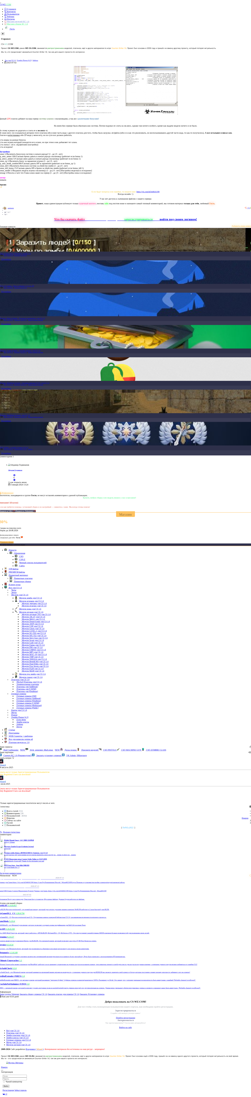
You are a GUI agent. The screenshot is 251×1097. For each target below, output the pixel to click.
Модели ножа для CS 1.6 (30, 609)
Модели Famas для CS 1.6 (33, 645)
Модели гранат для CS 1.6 (30, 677)
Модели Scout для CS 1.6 (32, 640)
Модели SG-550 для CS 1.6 (33, 633)
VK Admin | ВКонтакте (76, 755)
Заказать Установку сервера (92, 994)
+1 (248, 208)
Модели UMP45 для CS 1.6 (33, 650)
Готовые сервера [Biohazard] (29, 705)
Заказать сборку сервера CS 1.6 (33, 994)
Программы (13, 733)
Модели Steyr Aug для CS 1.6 (34, 638)
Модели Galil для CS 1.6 (32, 643)
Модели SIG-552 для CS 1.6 (33, 636)
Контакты (11, 11)
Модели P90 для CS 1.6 (31, 647)
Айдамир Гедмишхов (15, 470)
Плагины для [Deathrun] (27, 691)
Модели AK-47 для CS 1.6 (33, 617)
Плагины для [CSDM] (26, 689)
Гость (12, 29)
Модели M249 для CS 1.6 (32, 671)
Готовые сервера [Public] (27, 708)
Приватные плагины (23, 578)
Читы (13, 590)
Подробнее (6, 259)
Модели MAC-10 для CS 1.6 (34, 654)
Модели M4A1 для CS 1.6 (33, 619)
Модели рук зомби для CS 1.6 (32, 674)
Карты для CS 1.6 (19, 710)
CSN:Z (22, 559)
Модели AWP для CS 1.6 (32, 624)
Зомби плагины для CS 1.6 (18, 1035)
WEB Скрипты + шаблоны (20, 736)
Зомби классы (22, 722)
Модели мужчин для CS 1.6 (33, 606)
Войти (6, 1086)
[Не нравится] (246, 208)
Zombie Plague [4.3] (24, 60)
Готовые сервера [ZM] (26, 696)
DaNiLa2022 (127, 827)
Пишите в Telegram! (24, 511)
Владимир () (35, 1049)
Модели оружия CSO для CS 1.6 (36, 614)
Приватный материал (18, 575)
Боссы (19, 727)
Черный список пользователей (33, 563)
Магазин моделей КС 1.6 (17, 21)
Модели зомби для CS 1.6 (30, 598)
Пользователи (12, 14)
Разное (14, 715)
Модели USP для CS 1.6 (32, 626)
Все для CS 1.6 (10, 60)
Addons (35, 60)
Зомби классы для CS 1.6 (17, 1038)
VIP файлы (13, 569)
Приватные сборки (22, 581)
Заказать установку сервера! (49, 755)
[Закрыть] (2, 33)
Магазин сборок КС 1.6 (17, 24)
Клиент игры (14, 584)
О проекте (11, 9)
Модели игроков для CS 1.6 (31, 601)
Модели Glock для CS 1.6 (32, 628)
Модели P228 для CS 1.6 (32, 668)
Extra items (21, 720)
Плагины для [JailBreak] (27, 687)
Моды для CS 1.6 (13, 1042)
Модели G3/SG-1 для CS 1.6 (34, 631)
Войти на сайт (125, 1027)
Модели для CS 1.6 (19, 595)
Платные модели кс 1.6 (18, 742)
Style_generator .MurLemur (44, 750)
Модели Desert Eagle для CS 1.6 (35, 621)
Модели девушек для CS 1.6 (34, 603)
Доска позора (70, 750)
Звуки (14, 592)
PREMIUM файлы (16, 572)
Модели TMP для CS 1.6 (32, 657)
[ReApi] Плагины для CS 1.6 (29, 682)
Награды (10, 19)
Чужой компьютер (14, 1082)
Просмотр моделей (90, 750)
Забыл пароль (20, 1090)
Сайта (22, 566)
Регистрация (8, 1090)
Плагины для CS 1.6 (20, 255)
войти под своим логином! (178, 219)
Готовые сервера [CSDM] (27, 703)
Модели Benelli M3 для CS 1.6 (35, 661)
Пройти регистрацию (125, 1018)
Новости (12, 550)
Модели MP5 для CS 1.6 (32, 652)
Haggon (245, 818)
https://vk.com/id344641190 (147, 192)
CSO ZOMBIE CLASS (156, 750)
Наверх (4, 1067)
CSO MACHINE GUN (131, 750)
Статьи (11, 730)
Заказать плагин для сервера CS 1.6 (63, 994)
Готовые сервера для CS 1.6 (18, 1040)
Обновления (19, 553)
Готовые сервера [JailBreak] (28, 698)
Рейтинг (10, 16)
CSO (21, 556)
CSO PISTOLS (110, 750)
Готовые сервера (18, 694)
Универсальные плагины (35, 320)
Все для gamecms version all (20, 739)
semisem (11, 208)
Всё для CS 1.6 (12, 1030)
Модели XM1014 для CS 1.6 (34, 659)
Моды (14, 712)
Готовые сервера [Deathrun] (28, 701)
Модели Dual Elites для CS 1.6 (34, 664)
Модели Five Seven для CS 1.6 (35, 666)
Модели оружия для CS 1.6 (31, 612)
